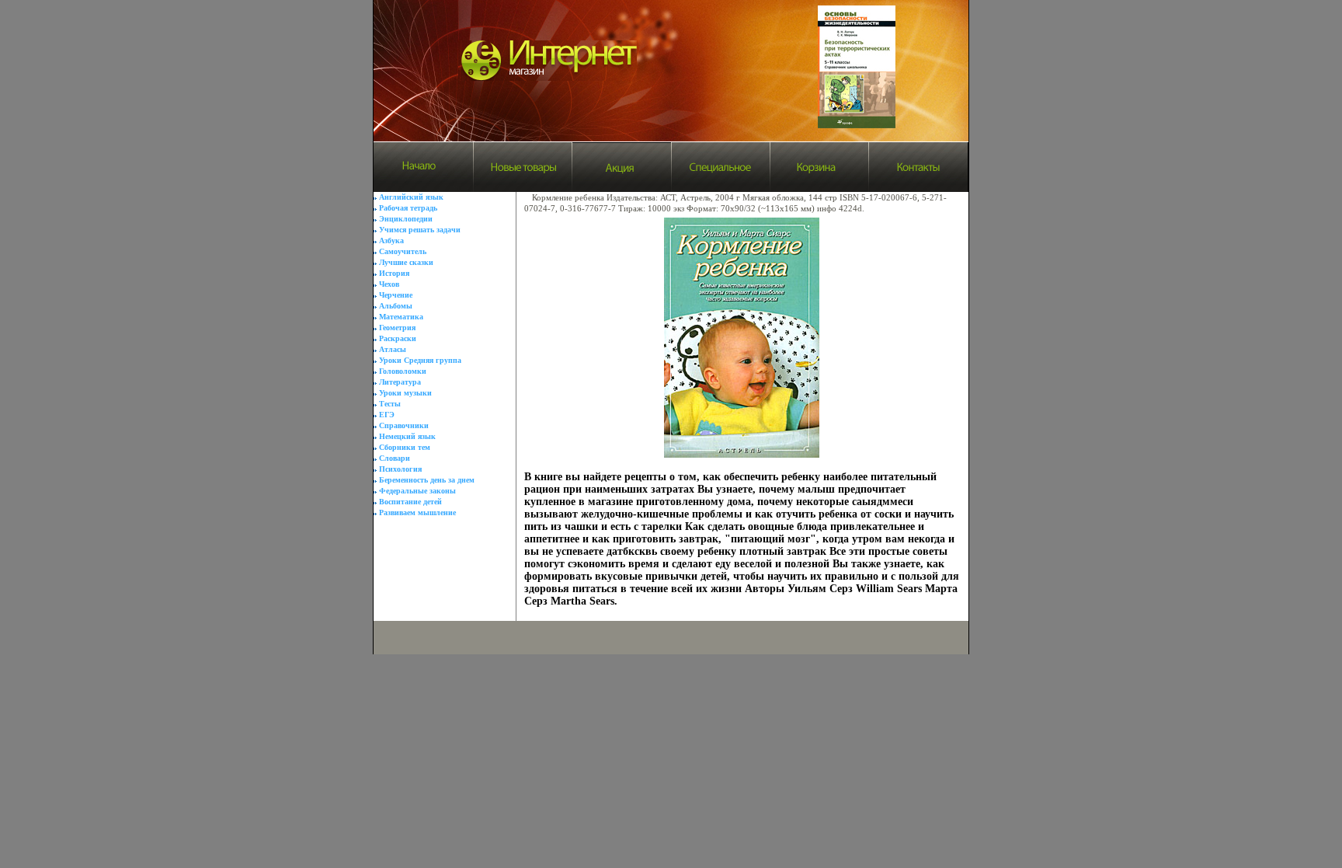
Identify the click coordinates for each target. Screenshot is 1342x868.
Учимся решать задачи (420, 229)
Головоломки (402, 371)
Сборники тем (404, 447)
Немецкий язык (407, 436)
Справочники (404, 425)
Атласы (392, 349)
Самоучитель (402, 251)
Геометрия (397, 327)
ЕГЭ (387, 414)
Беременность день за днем (427, 480)
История (394, 273)
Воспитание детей (410, 501)
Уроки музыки (405, 393)
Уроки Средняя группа (420, 360)
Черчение (395, 295)
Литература (400, 382)
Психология (400, 469)
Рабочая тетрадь (408, 208)
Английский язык (411, 197)
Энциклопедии (406, 218)
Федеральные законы (417, 490)
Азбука (391, 240)
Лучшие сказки (406, 262)
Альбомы (395, 306)
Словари (394, 458)
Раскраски (397, 338)
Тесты (390, 403)
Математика (401, 316)
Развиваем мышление (417, 512)
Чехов (389, 284)
